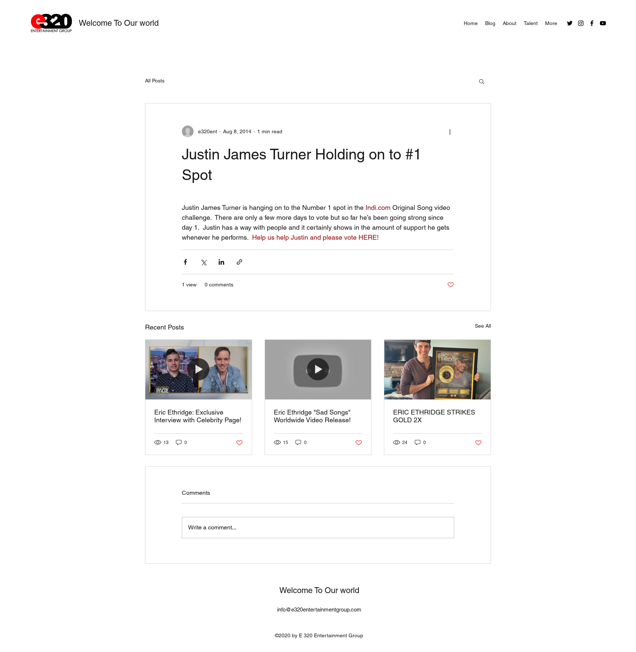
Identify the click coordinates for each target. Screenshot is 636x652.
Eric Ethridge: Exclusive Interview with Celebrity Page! (197, 416)
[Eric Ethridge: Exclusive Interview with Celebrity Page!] (198, 369)
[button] (481, 81)
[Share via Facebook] (185, 261)
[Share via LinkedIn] (221, 261)
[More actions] (449, 131)
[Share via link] (239, 261)
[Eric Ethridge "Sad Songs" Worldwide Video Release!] (318, 369)
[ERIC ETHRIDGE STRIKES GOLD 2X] (437, 369)
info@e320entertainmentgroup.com (319, 609)
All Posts (155, 81)
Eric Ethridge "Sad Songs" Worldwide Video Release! (312, 416)
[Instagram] (580, 23)
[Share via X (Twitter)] (203, 261)
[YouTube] (603, 23)
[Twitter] (569, 23)
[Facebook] (592, 23)
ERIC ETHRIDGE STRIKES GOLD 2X (434, 416)
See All (483, 326)
